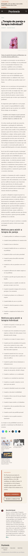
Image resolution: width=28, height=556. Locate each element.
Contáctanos (4, 548)
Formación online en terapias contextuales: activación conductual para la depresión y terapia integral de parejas (6, 461)
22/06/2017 (3, 27)
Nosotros (20, 548)
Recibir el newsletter (13, 499)
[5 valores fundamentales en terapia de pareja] (18, 442)
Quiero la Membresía (12, 494)
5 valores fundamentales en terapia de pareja (18, 446)
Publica (5, 549)
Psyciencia (14, 11)
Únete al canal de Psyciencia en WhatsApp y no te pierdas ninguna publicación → (13, 56)
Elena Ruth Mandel (11, 27)
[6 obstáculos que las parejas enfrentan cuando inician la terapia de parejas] (6, 442)
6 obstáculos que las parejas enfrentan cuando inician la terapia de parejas (6, 448)
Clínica (2, 17)
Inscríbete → (4, 7)
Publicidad (12, 548)
